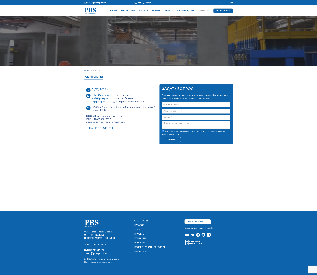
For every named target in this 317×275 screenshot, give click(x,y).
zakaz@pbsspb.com (96, 2)
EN (231, 2)
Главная (113, 11)
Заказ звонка (223, 11)
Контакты (203, 11)
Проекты (168, 11)
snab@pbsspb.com (102, 98)
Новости (139, 243)
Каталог (143, 11)
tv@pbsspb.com (100, 101)
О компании (128, 11)
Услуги (156, 11)
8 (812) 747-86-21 (145, 2)
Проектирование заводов (149, 247)
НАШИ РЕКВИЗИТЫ (101, 128)
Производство (185, 11)
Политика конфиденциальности (98, 262)
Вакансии (140, 252)
